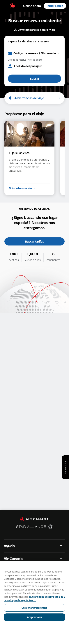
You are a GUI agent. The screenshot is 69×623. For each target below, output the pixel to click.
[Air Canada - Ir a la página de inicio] (34, 519)
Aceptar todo (34, 617)
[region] (34, 592)
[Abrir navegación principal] (5, 6)
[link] (32, 6)
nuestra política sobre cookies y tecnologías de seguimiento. (34, 598)
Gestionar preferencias (35, 607)
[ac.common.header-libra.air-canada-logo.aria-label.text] (12, 6)
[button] (34, 546)
